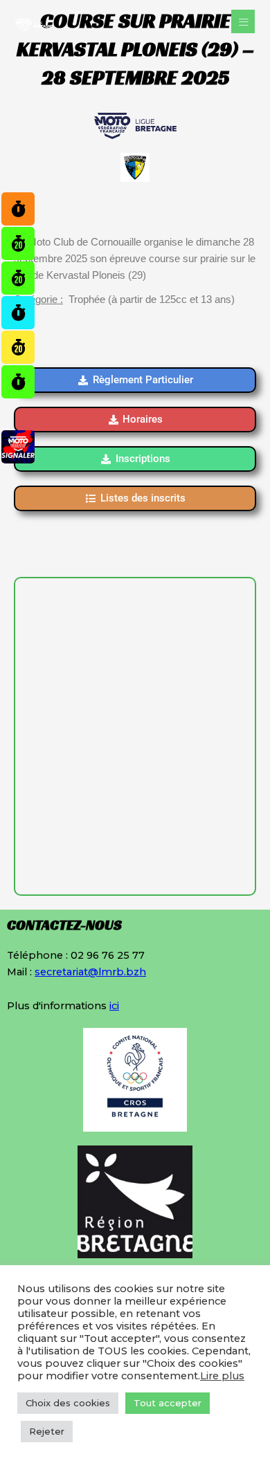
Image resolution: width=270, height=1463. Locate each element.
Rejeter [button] (46, 1431)
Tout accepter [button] (167, 1402)
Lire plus (222, 1376)
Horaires (143, 419)
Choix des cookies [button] (68, 1402)
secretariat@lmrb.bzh (90, 972)
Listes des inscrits (143, 498)
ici (114, 1006)
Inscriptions (143, 458)
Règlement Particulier (143, 380)
